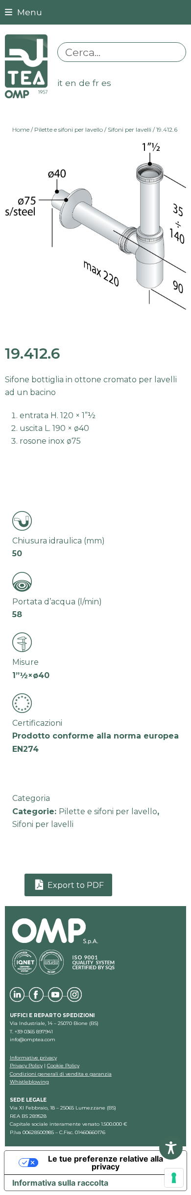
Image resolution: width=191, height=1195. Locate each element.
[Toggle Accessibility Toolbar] (171, 1148)
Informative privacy (33, 1057)
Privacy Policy (26, 1065)
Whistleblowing (29, 1082)
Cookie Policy (63, 1065)
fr (96, 83)
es (106, 83)
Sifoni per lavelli (129, 129)
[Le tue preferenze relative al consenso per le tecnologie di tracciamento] (174, 1177)
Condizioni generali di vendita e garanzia (61, 1074)
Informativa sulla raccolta (60, 1183)
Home (20, 129)
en (70, 83)
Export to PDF (75, 885)
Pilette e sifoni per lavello (68, 129)
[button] (23, 12)
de (84, 83)
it (60, 83)
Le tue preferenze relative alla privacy (105, 1162)
